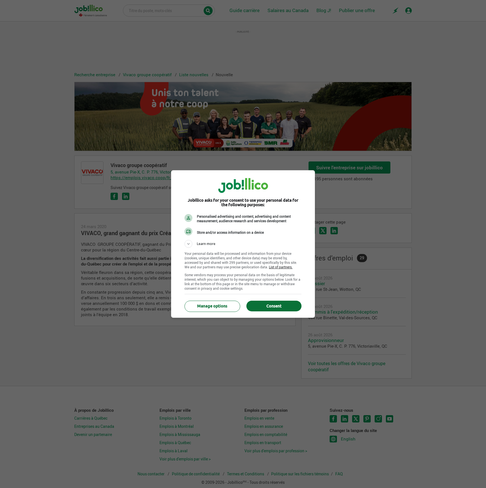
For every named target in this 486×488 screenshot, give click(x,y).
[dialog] (243, 244)
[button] (243, 244)
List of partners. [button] (280, 267)
